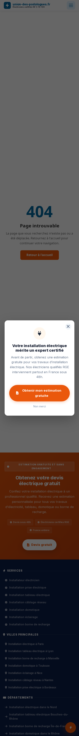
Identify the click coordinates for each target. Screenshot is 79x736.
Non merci (39, 406)
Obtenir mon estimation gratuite (41, 393)
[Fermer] (68, 326)
